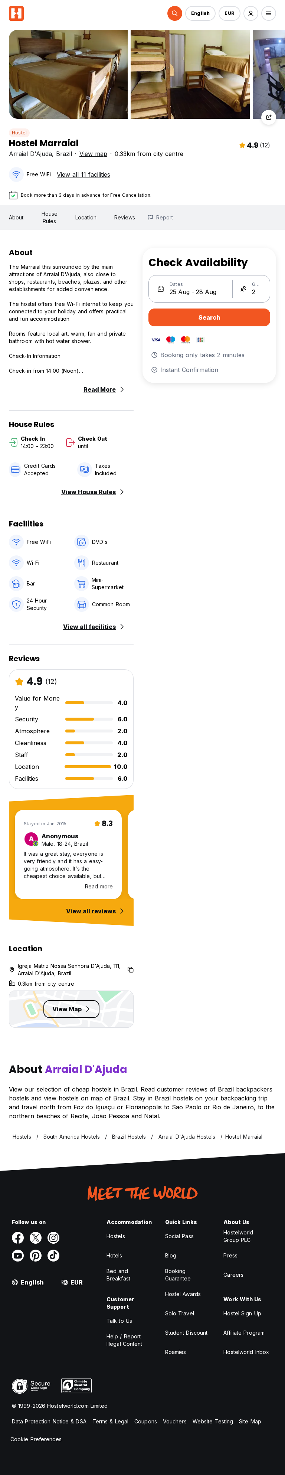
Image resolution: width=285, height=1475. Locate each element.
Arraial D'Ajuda (30, 153)
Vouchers (175, 1421)
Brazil (64, 153)
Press (230, 1255)
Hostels (116, 1236)
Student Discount (186, 1332)
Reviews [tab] (124, 217)
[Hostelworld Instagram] (53, 1238)
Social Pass (179, 1236)
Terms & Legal (110, 1421)
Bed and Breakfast (118, 1275)
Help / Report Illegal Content (124, 1340)
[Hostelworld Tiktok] (53, 1256)
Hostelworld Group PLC (238, 1236)
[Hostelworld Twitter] (36, 1238)
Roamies (175, 1352)
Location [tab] (85, 217)
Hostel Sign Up (242, 1313)
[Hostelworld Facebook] (18, 1238)
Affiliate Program (244, 1332)
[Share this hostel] (268, 117)
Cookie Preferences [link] (36, 1439)
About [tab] (16, 217)
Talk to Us (119, 1321)
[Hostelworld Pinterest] (36, 1256)
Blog (170, 1255)
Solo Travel (179, 1313)
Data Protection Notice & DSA (49, 1421)
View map (93, 153)
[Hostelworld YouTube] (18, 1256)
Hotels (114, 1255)
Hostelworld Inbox (246, 1352)
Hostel (19, 133)
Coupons (145, 1421)
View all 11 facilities (83, 174)
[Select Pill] (174, 13)
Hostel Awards (183, 1294)
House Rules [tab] (50, 217)
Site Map (250, 1421)
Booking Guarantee (178, 1275)
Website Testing (213, 1421)
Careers (233, 1275)
